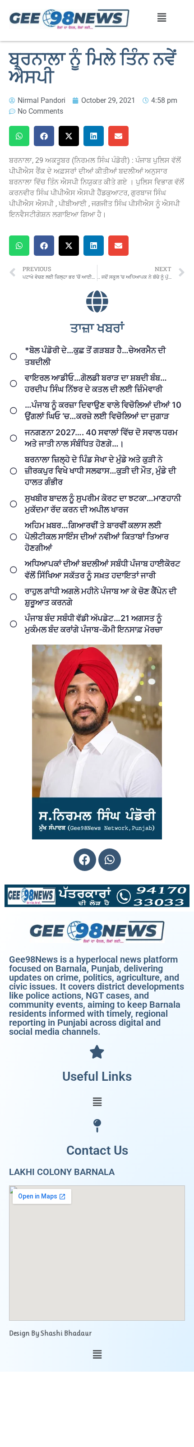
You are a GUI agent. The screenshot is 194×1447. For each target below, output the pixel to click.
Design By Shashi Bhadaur (50, 1333)
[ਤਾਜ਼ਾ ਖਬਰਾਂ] (97, 301)
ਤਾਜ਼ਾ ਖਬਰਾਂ (97, 328)
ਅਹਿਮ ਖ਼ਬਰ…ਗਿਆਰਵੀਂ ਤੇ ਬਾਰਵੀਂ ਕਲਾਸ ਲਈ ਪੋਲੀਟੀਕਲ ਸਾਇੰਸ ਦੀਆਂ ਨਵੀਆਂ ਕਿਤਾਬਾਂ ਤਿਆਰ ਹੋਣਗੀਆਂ (97, 537)
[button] (161, 17)
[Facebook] (85, 859)
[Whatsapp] (109, 859)
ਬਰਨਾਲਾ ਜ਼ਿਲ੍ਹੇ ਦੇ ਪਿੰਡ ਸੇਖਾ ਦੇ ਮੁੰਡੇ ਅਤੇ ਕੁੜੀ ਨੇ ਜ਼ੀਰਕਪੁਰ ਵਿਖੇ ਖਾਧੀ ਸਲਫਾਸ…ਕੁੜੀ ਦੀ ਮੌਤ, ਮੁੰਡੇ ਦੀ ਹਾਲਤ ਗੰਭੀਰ (100, 471)
